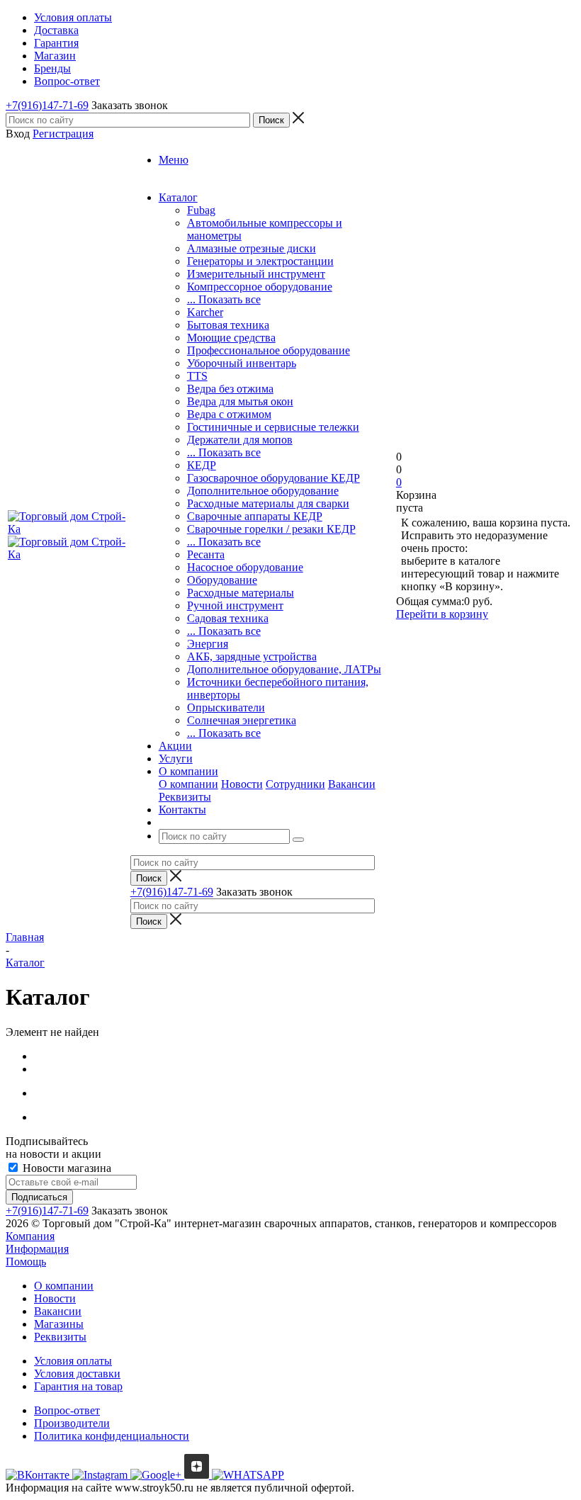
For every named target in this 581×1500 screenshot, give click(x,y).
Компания (30, 1236)
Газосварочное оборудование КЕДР (273, 478)
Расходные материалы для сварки (268, 503)
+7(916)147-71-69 (47, 105)
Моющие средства (231, 338)
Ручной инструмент (235, 605)
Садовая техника (228, 618)
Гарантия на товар (78, 1386)
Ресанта (206, 554)
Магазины (59, 1324)
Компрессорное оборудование (259, 287)
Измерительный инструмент (256, 274)
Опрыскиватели (226, 707)
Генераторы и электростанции (260, 261)
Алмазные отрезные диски (251, 248)
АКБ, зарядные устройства (252, 656)
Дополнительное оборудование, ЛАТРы (284, 669)
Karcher (205, 312)
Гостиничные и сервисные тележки (273, 427)
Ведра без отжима (230, 389)
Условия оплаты (73, 1361)
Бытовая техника (228, 325)
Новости (242, 784)
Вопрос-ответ (67, 1410)
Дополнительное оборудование (263, 491)
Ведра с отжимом (229, 414)
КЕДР (201, 465)
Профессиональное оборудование (268, 350)
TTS (197, 376)
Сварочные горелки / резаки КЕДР (271, 529)
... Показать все (224, 299)
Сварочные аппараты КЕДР (254, 516)
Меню (173, 160)
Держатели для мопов (240, 440)
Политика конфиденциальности (111, 1436)
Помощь (26, 1262)
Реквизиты (185, 797)
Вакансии (352, 784)
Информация (37, 1249)
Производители (72, 1423)
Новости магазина (65, 1168)
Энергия (207, 644)
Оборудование (222, 580)
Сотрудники (295, 784)
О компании (188, 784)
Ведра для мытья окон (240, 401)
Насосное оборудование (245, 567)
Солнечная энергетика (241, 720)
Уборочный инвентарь (241, 363)
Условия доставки (77, 1374)
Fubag (201, 210)
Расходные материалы (240, 593)
